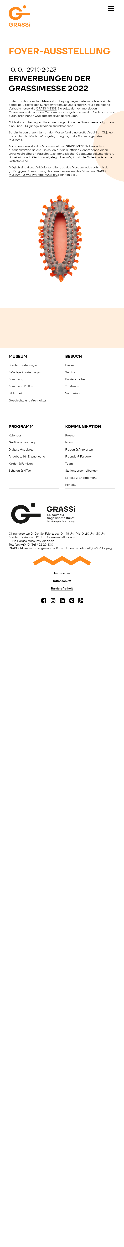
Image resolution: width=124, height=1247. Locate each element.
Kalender (15, 435)
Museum (18, 356)
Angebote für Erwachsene (27, 456)
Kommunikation (83, 426)
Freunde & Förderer (78, 456)
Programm (21, 426)
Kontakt (70, 484)
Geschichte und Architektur (27, 400)
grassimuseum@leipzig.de (36, 541)
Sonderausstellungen (23, 365)
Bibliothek (15, 393)
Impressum (62, 573)
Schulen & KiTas (20, 470)
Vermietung (73, 393)
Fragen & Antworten (79, 449)
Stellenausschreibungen (81, 470)
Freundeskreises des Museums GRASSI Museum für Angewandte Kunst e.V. (57, 173)
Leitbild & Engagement (81, 478)
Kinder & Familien (21, 463)
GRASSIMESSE (46, 108)
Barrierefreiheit (76, 379)
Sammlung (16, 379)
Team (69, 463)
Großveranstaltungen (23, 442)
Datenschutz (62, 581)
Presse (70, 435)
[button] (111, 8)
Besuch (73, 356)
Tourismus (72, 386)
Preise (69, 365)
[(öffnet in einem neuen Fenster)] (62, 513)
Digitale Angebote (21, 449)
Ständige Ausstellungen (25, 372)
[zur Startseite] (19, 16)
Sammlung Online (21, 386)
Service (70, 372)
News (69, 442)
